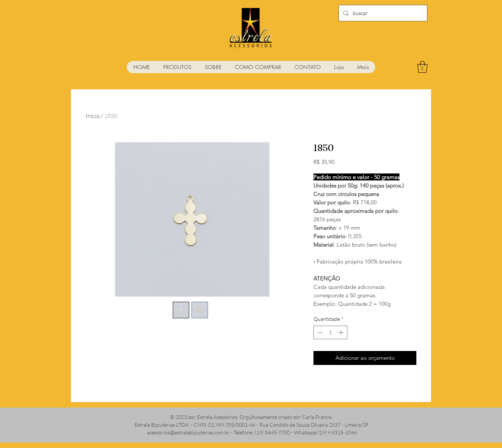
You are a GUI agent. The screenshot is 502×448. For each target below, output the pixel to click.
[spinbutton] (330, 332)
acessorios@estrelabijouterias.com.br (188, 432)
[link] (422, 67)
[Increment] (341, 332)
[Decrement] (319, 332)
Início (93, 115)
